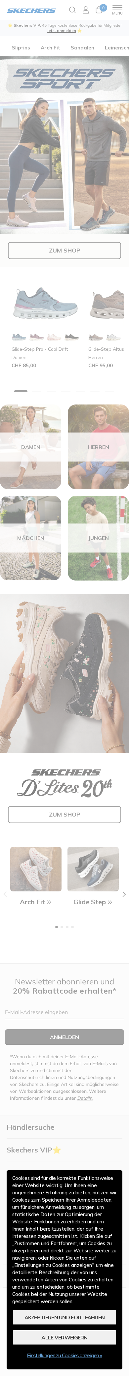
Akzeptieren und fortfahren (64, 1317)
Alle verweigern (64, 1337)
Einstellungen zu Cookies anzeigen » (64, 1355)
